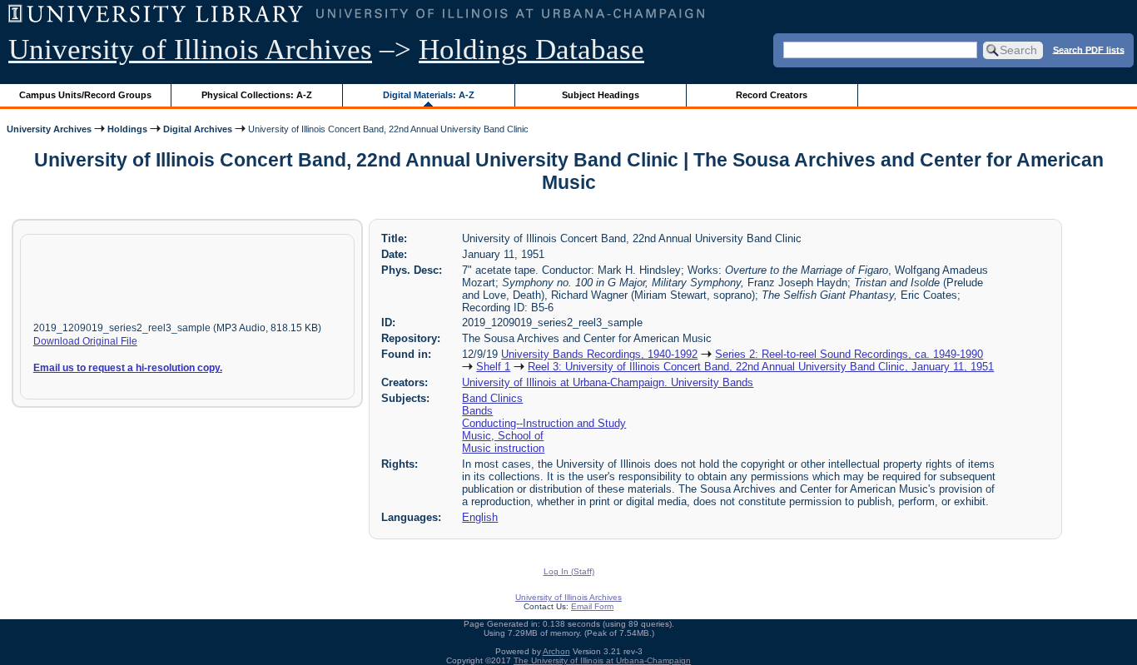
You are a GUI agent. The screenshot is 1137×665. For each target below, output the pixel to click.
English (480, 517)
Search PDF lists (1089, 49)
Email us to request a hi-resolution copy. (127, 368)
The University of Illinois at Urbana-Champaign (602, 660)
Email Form (592, 606)
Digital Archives (197, 129)
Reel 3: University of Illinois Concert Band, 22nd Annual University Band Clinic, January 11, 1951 (761, 366)
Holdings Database (531, 49)
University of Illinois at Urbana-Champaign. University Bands (607, 382)
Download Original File (85, 341)
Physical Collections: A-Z (256, 95)
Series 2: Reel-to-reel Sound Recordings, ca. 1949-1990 (849, 354)
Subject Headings (600, 95)
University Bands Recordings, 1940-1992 (599, 354)
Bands (477, 410)
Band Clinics (492, 398)
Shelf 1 (493, 366)
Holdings (127, 129)
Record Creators (771, 95)
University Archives (49, 129)
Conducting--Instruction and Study (544, 423)
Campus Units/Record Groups (85, 95)
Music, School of (503, 435)
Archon (556, 651)
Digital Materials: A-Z (428, 95)
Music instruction (503, 448)
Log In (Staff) (569, 571)
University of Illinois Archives (190, 49)
